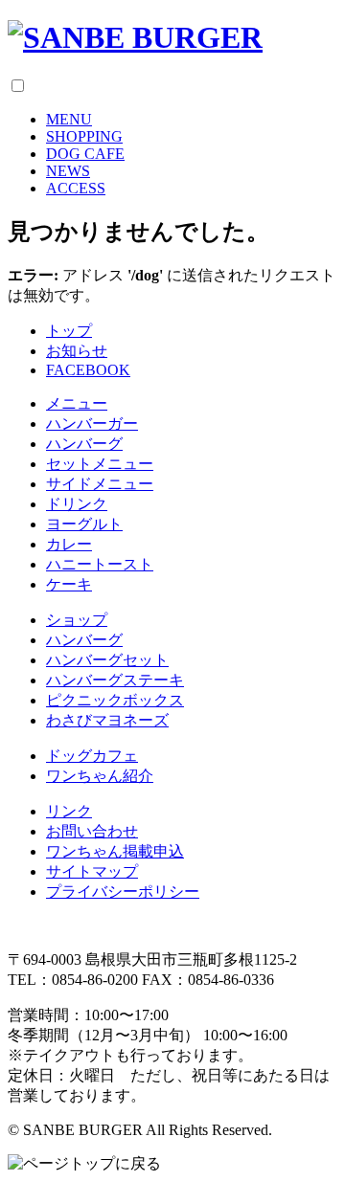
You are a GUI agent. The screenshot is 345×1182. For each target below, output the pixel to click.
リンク (69, 811)
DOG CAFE (85, 153)
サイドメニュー (99, 484)
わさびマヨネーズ (107, 720)
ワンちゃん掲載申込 (115, 851)
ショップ (76, 620)
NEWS (68, 171)
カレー (69, 544)
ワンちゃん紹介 (99, 776)
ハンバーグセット (107, 660)
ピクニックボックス (115, 700)
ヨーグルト (84, 524)
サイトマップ (92, 871)
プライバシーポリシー (122, 891)
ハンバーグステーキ (115, 680)
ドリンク (76, 504)
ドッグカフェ (92, 755)
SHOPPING (84, 136)
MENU (69, 119)
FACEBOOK (88, 370)
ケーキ (69, 584)
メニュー (76, 403)
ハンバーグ (84, 443)
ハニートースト (99, 564)
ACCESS (75, 188)
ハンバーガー (92, 423)
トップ (69, 331)
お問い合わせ (92, 831)
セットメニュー (99, 464)
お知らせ (76, 351)
